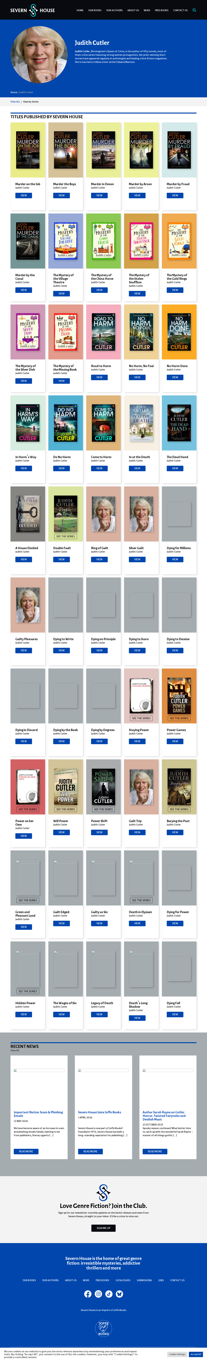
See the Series (65, 536)
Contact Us (180, 10)
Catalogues (123, 1280)
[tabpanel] (39, 1107)
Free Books (161, 10)
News (147, 10)
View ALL (15, 101)
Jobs (161, 1280)
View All (15, 1050)
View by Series (30, 101)
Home (80, 10)
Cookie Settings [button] (177, 1354)
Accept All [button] (196, 1354)
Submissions (144, 1280)
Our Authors (114, 10)
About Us (133, 10)
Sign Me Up (103, 1228)
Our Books (94, 10)
